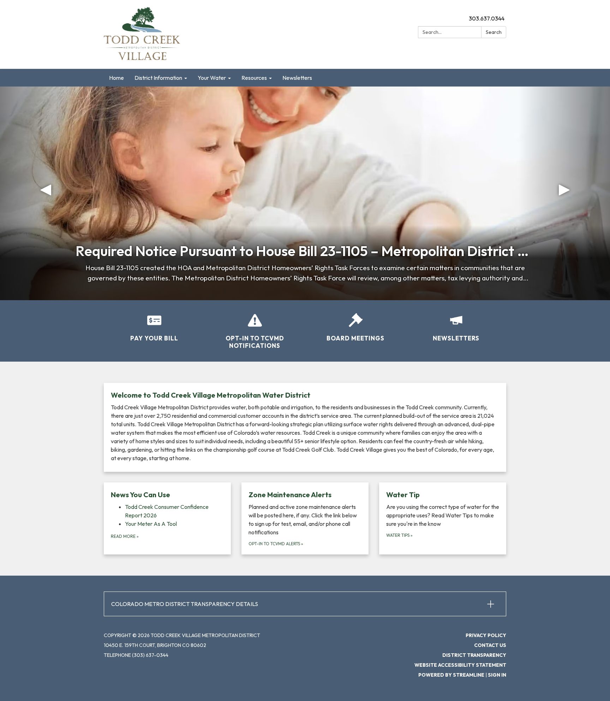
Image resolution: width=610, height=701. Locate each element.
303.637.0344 (486, 18)
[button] (45, 193)
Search (494, 32)
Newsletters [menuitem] (297, 77)
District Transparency (474, 655)
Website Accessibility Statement (460, 665)
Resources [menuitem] (254, 77)
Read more (125, 536)
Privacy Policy (486, 635)
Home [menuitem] (116, 77)
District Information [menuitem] (158, 77)
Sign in (497, 675)
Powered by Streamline (451, 675)
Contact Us (490, 645)
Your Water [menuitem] (212, 77)
